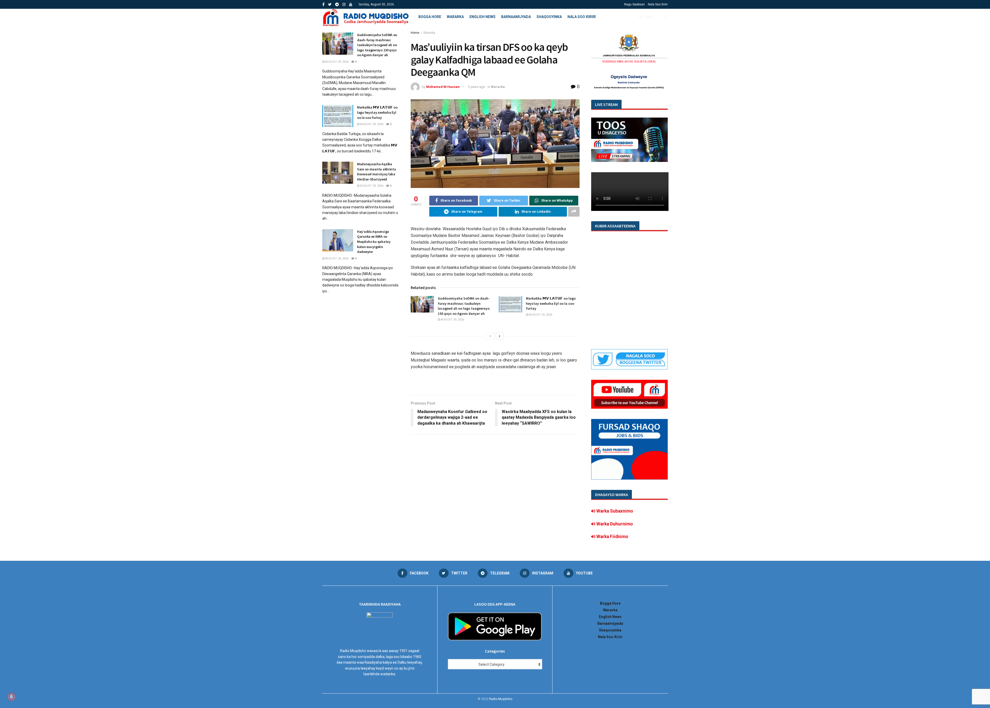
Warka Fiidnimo (611, 536)
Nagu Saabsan (634, 4)
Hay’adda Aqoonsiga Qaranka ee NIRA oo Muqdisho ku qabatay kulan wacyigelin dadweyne (374, 241)
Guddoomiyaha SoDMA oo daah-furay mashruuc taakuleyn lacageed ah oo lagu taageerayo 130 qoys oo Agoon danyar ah (464, 306)
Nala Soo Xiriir (658, 4)
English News (482, 17)
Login (647, 17)
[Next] (500, 336)
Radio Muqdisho (500, 699)
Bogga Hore (429, 17)
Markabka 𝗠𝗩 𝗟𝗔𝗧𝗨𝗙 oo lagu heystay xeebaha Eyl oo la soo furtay (551, 303)
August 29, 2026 (452, 319)
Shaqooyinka (549, 17)
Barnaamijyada (516, 17)
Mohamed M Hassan (443, 87)
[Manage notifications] (11, 697)
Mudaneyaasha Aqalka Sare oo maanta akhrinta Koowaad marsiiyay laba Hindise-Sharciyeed (376, 172)
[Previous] (490, 336)
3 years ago (476, 87)
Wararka (455, 17)
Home (415, 33)
